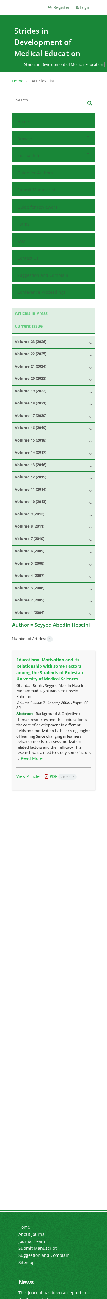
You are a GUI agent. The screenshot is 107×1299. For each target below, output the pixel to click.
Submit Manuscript (36, 190)
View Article (28, 776)
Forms (23, 224)
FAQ (21, 241)
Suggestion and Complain (42, 275)
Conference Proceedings (41, 292)
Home (17, 81)
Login (85, 7)
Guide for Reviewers (37, 207)
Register (61, 7)
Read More (32, 758)
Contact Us (28, 258)
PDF (61, 776)
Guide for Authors (35, 173)
